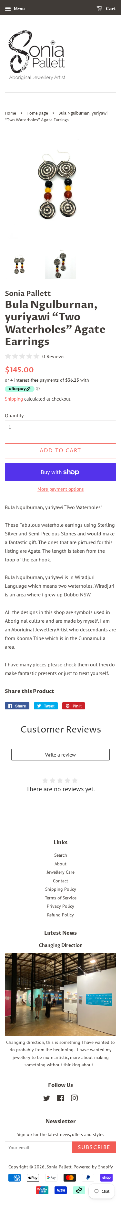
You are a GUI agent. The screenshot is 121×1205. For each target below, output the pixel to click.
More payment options (60, 489)
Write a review (60, 754)
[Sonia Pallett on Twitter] (46, 1099)
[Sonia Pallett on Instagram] (74, 1099)
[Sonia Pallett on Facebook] (60, 1099)
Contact (60, 881)
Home (10, 113)
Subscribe (94, 1147)
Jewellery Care (61, 872)
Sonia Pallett (59, 1167)
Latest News (60, 933)
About (60, 864)
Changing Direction (61, 946)
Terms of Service (60, 898)
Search (60, 855)
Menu (19, 9)
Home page (37, 113)
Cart (110, 9)
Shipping (14, 399)
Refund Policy (60, 915)
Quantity (14, 415)
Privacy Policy (60, 906)
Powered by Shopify (93, 1167)
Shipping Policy (60, 889)
